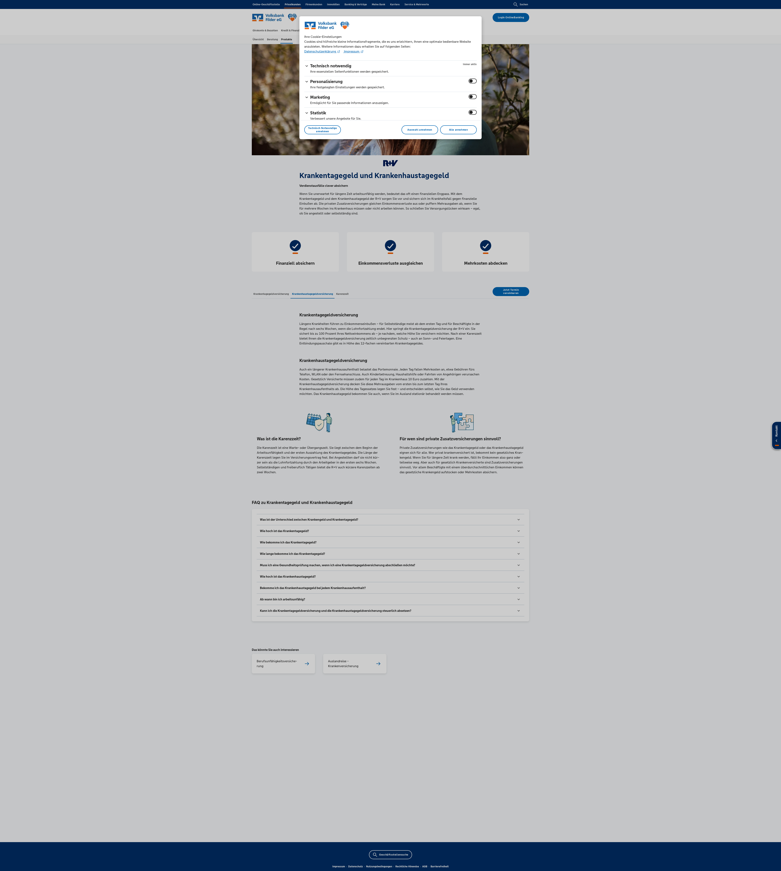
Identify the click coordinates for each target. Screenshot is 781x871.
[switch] (473, 81)
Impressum (351, 51)
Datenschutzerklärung (320, 51)
